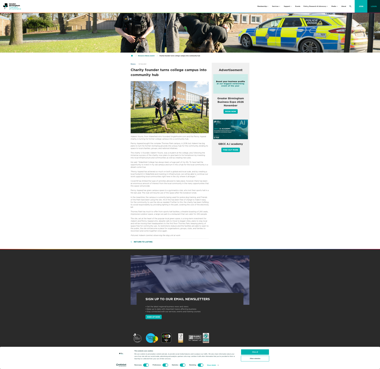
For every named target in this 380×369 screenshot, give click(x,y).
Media (333, 6)
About (343, 6)
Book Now (230, 111)
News (133, 64)
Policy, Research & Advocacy (315, 6)
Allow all (255, 352)
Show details (211, 365)
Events (297, 6)
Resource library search (146, 56)
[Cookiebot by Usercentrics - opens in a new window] (121, 365)
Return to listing (143, 242)
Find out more (230, 150)
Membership (262, 6)
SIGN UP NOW (153, 317)
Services (275, 6)
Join (361, 6)
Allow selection (255, 358)
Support (287, 6)
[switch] (165, 365)
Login (374, 6)
